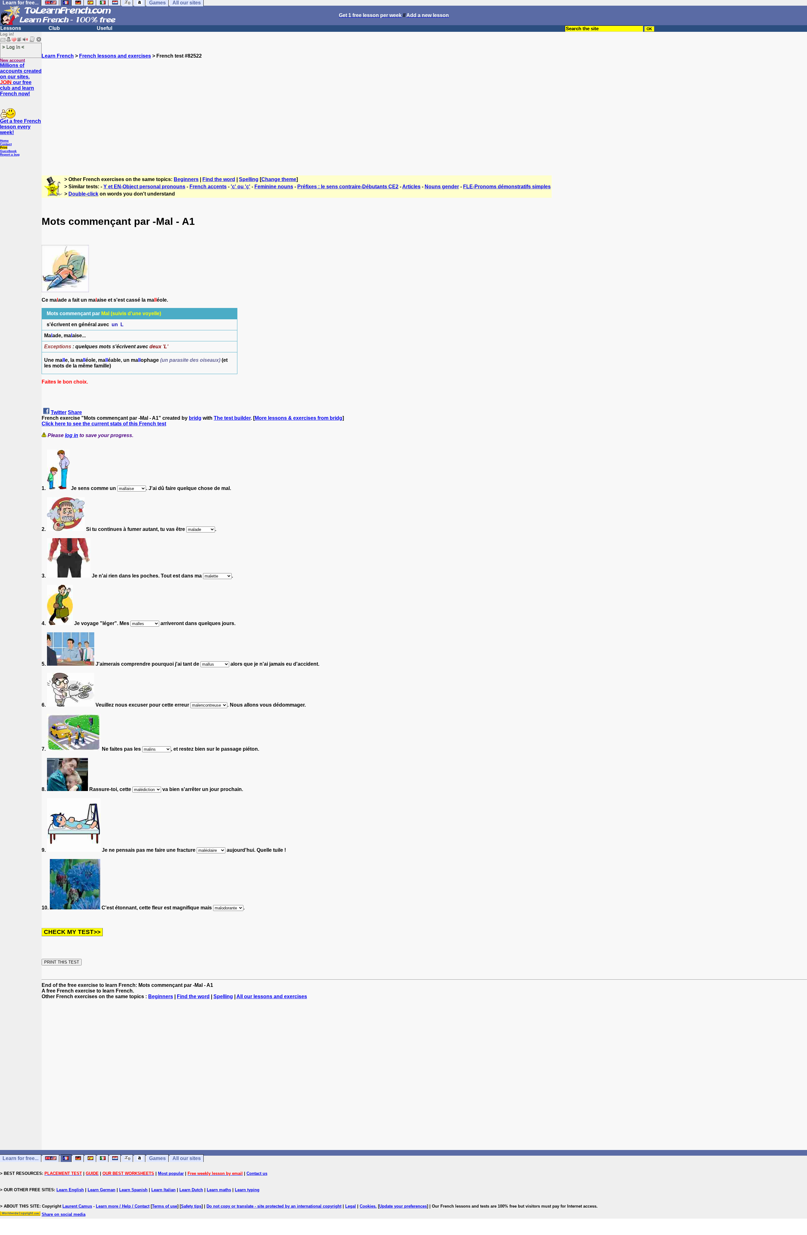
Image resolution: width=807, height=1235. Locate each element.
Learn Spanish (133, 1189)
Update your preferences (403, 1206)
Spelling (248, 179)
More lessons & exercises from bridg (298, 418)
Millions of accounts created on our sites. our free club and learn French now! (21, 79)
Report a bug (10, 154)
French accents (208, 186)
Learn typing (247, 1189)
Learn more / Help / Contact (122, 1206)
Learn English (70, 1189)
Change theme (278, 179)
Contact (6, 144)
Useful (104, 28)
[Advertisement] (424, 114)
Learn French (58, 56)
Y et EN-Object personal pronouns (144, 186)
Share (75, 412)
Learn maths (219, 1189)
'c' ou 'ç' (240, 186)
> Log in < (13, 46)
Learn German (101, 1189)
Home (4, 140)
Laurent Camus (77, 1206)
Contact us (257, 1173)
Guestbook (8, 151)
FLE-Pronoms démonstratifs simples (507, 186)
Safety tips (191, 1206)
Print (3, 147)
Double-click (83, 193)
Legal (350, 1206)
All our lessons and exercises (271, 996)
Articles (411, 186)
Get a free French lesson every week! (20, 126)
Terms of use (164, 1206)
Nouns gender (442, 186)
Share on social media (63, 1214)
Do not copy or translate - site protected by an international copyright (273, 1206)
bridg (195, 418)
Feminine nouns (273, 186)
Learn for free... (20, 1158)
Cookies (367, 1206)
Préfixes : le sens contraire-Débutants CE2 (347, 186)
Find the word (218, 179)
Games (157, 1158)
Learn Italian (163, 1189)
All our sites (186, 1158)
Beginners (186, 179)
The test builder (232, 418)
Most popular (171, 1173)
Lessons (10, 28)
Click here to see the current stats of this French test (104, 423)
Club (54, 28)
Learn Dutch (191, 1189)
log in (71, 435)
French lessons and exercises (115, 56)
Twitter (59, 412)
